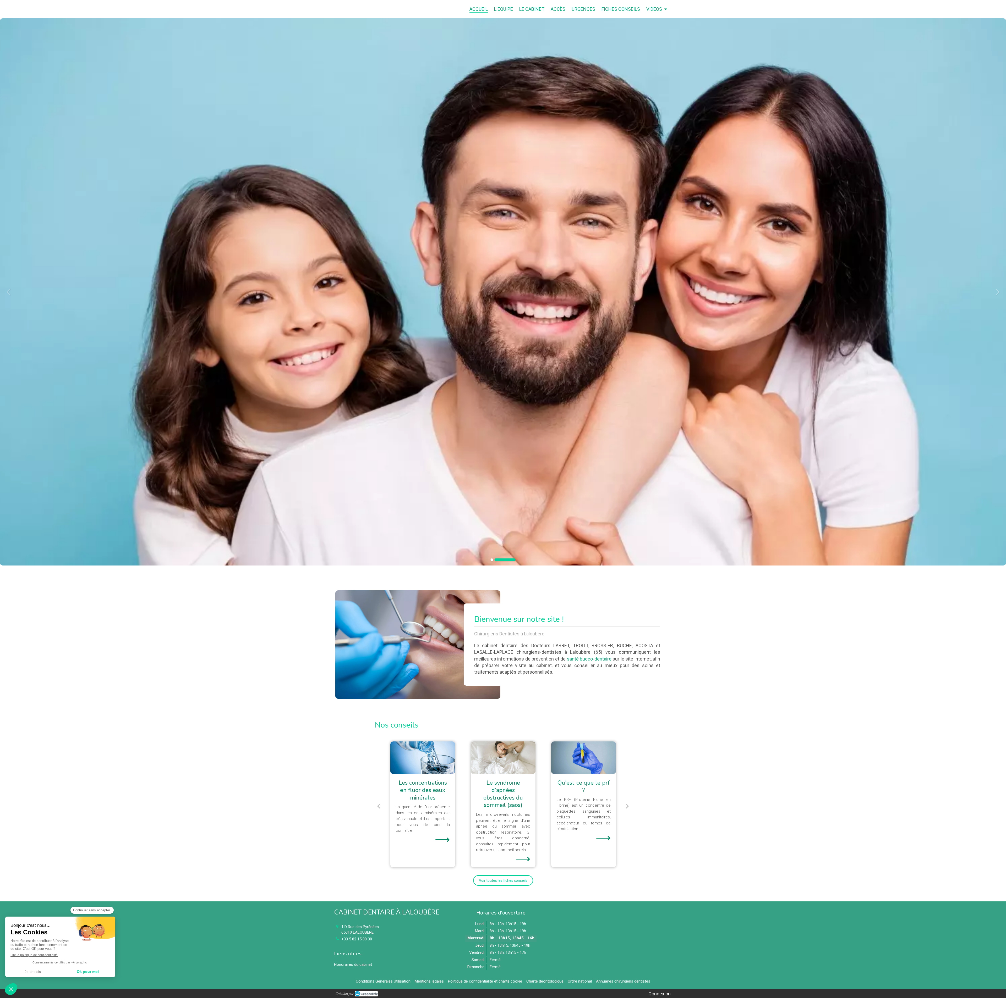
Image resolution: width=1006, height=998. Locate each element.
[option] (503, 291)
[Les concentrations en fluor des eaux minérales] (583, 757)
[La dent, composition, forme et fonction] (503, 757)
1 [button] (501, 559)
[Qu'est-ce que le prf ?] (422, 757)
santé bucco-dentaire (589, 659)
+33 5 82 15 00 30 (356, 939)
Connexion (659, 993)
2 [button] (514, 559)
